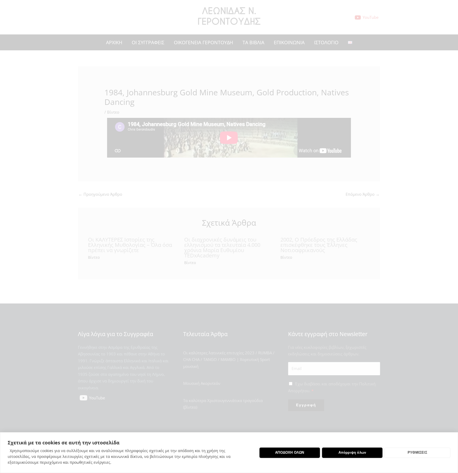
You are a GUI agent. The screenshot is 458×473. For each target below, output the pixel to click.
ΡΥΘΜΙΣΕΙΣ (417, 452)
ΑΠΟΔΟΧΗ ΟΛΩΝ (289, 452)
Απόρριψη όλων (352, 452)
